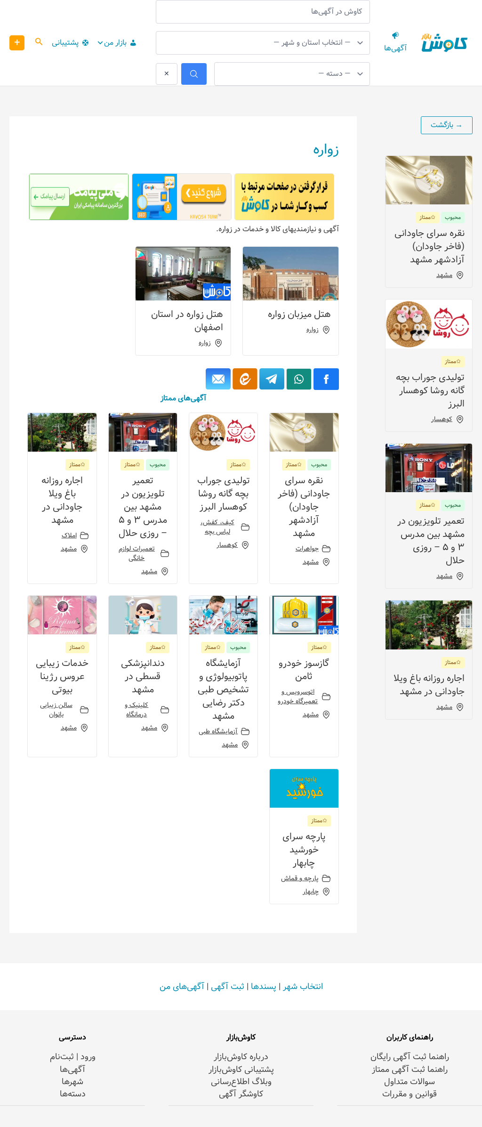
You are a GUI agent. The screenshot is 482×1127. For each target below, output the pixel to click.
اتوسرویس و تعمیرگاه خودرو (298, 696)
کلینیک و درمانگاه (136, 710)
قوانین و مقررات (409, 1094)
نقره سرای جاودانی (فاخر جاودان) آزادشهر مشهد (429, 246)
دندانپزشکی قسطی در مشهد (143, 676)
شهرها (72, 1081)
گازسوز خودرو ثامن (304, 670)
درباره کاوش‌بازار (241, 1056)
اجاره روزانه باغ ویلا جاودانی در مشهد (429, 685)
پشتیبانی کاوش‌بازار (241, 1069)
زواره (312, 329)
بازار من (115, 43)
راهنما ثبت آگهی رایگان (409, 1056)
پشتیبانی (65, 43)
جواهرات (307, 548)
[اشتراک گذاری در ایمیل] (218, 378)
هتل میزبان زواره (299, 314)
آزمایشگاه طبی (218, 731)
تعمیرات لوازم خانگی (137, 553)
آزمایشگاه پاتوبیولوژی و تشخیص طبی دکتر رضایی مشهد (223, 689)
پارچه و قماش (300, 878)
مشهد (444, 275)
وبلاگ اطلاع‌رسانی (241, 1081)
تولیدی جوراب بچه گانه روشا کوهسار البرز (430, 390)
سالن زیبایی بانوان (56, 710)
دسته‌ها (73, 1094)
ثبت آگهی (227, 986)
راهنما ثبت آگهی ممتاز (410, 1069)
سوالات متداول (409, 1081)
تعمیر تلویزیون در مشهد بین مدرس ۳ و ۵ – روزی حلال (431, 541)
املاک (69, 535)
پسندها (263, 986)
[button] (38, 43)
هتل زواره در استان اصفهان (187, 321)
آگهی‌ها (72, 1069)
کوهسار (441, 419)
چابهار (311, 891)
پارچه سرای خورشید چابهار (304, 849)
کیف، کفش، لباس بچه (217, 527)
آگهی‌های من (182, 986)
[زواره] (271, 378)
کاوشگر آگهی (241, 1094)
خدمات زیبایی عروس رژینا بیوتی (62, 676)
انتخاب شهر (303, 986)
